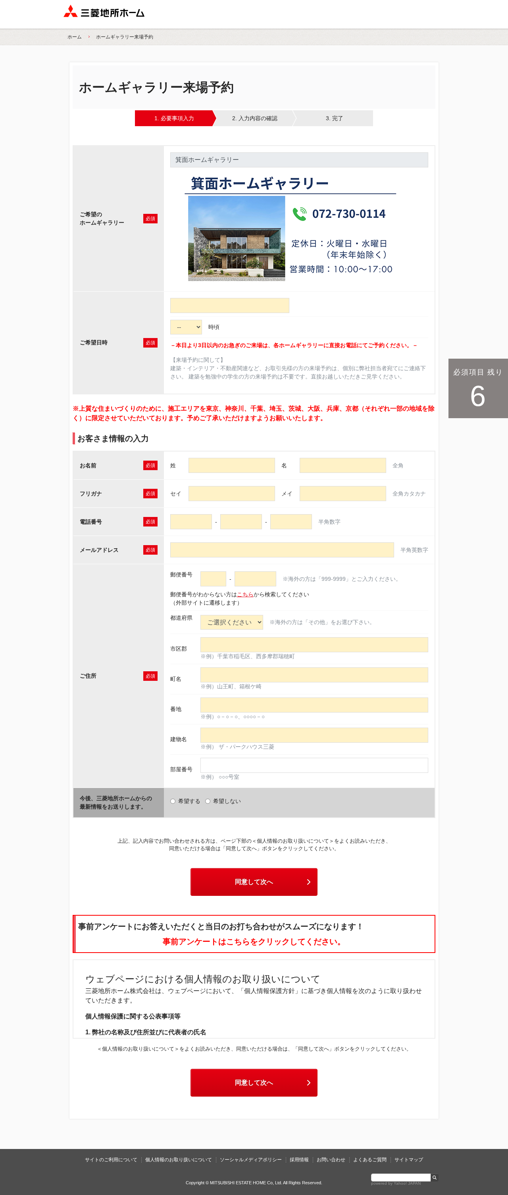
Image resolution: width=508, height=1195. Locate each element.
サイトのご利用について (111, 1159)
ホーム (74, 37)
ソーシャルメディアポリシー (251, 1159)
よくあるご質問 (370, 1159)
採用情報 (299, 1159)
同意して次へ (254, 881)
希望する (189, 801)
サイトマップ (408, 1159)
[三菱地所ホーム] (104, 14)
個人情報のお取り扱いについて (178, 1159)
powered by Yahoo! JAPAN (396, 1183)
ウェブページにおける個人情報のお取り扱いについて (203, 979)
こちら (245, 594)
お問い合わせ (331, 1159)
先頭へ (485, 1143)
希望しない (227, 801)
